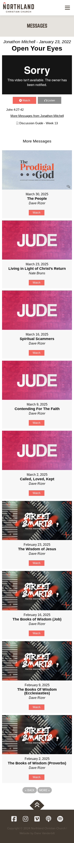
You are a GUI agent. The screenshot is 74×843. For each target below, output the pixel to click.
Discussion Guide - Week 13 (38, 123)
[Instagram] (25, 819)
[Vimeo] (37, 819)
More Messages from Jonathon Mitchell (37, 116)
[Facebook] (14, 819)
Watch (26, 100)
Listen (51, 100)
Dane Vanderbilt (44, 833)
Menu (67, 7)
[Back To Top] (37, 805)
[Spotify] (60, 819)
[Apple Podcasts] (48, 819)
